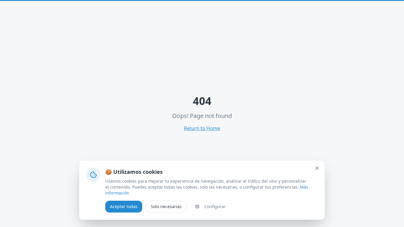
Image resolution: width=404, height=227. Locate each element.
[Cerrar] (317, 168)
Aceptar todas (124, 206)
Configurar (215, 206)
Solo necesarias (166, 206)
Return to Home (202, 128)
